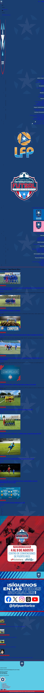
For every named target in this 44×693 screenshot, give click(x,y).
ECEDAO (42, 263)
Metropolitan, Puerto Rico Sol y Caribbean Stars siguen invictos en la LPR (20, 433)
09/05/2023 (2, 291)
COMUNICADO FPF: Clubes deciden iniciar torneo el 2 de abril (18, 384)
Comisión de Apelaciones (39, 110)
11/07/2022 (2, 411)
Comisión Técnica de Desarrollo (38, 116)
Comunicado (42, 90)
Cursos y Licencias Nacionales (39, 105)
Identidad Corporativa (40, 80)
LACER (42, 260)
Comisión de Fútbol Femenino (39, 118)
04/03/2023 (2, 361)
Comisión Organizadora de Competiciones (37, 115)
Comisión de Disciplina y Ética (38, 109)
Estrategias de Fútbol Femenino (38, 244)
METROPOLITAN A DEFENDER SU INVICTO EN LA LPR (17, 458)
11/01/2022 (2, 435)
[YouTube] (42, 1)
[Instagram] (40, 1)
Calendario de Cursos (40, 238)
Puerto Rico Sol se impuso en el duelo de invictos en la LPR (16, 409)
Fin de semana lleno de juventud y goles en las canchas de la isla (8, 637)
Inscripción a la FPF (40, 239)
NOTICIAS (41, 264)
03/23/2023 (2, 386)
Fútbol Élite (42, 95)
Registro (42, 88)
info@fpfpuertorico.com (6, 14)
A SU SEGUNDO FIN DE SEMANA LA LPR (12, 502)
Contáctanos (4, 683)
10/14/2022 (2, 504)
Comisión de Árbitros (40, 117)
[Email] (43, 1)
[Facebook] (38, 1)
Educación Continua (40, 251)
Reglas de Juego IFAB (40, 240)
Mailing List (4, 684)
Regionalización (41, 262)
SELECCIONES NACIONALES (37, 207)
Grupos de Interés (41, 96)
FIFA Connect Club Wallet (39, 101)
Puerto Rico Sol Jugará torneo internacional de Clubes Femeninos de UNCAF (21, 334)
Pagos (43, 100)
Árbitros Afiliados (41, 237)
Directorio (42, 83)
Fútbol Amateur (41, 94)
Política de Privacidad (5, 687)
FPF (42, 76)
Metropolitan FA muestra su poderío (10, 310)
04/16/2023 (2, 312)
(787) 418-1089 (4, 9)
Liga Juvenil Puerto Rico (40, 103)
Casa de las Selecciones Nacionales (38, 261)
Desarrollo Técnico (40, 233)
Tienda (42, 265)
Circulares (42, 89)
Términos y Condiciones (6, 686)
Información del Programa (39, 255)
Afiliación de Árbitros (40, 104)
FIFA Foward (41, 259)
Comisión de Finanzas (40, 114)
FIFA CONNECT (5, 685)
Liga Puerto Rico (41, 102)
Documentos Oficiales (40, 87)
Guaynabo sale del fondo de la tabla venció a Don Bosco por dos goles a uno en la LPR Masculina (12, 626)
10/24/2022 (2, 484)
